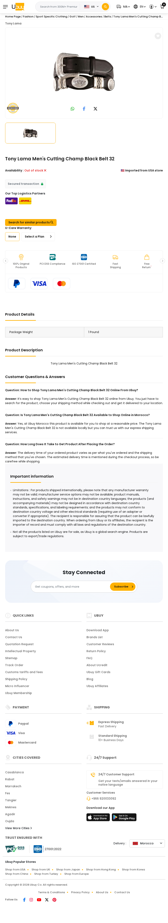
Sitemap (11, 658)
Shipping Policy (16, 679)
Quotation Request (19, 644)
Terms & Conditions (51, 892)
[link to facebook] (84, 109)
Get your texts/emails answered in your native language (128, 782)
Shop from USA (15, 869)
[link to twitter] (95, 109)
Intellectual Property (20, 651)
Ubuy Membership (18, 693)
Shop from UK (41, 869)
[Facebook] (25, 900)
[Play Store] (124, 818)
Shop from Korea (133, 869)
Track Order (14, 665)
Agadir (10, 814)
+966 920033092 (103, 799)
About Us (12, 630)
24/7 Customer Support (116, 774)
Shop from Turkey (46, 874)
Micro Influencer (17, 686)
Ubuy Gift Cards (98, 672)
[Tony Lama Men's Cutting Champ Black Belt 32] (84, 72)
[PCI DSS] (14, 849)
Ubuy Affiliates (97, 686)
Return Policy (96, 651)
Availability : (14, 170)
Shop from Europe (76, 874)
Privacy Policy (80, 892)
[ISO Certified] (45, 849)
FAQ (89, 658)
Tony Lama (13, 23)
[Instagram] (31, 900)
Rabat (9, 779)
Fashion (28, 16)
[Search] (105, 6)
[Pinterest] (54, 900)
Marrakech (13, 786)
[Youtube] (39, 900)
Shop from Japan (68, 869)
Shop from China (16, 874)
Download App (97, 630)
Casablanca (14, 772)
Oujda (9, 821)
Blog (89, 679)
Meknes (10, 807)
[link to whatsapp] (72, 109)
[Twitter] (47, 900)
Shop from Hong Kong (101, 869)
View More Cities (17, 828)
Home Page (13, 16)
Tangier (11, 800)
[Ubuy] (18, 6)
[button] (122, 6)
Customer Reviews (100, 644)
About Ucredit (96, 665)
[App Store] (98, 818)
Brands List (94, 637)
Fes (7, 793)
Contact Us (13, 637)
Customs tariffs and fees (24, 672)
